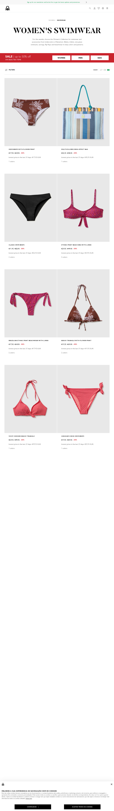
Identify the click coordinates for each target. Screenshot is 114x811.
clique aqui (29, 798)
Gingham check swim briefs (72, 436)
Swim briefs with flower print (22, 149)
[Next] (86, 2)
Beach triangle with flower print (76, 340)
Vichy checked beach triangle (22, 436)
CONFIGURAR (32, 807)
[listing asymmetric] (101, 70)
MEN (80, 58)
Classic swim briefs (16, 245)
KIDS (100, 58)
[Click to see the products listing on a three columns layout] (108, 70)
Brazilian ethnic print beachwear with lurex (29, 340)
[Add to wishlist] (8, 81)
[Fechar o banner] (111, 784)
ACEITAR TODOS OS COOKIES (82, 807)
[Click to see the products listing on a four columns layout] (105, 70)
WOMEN (61, 58)
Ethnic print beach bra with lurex (76, 245)
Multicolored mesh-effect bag (74, 149)
